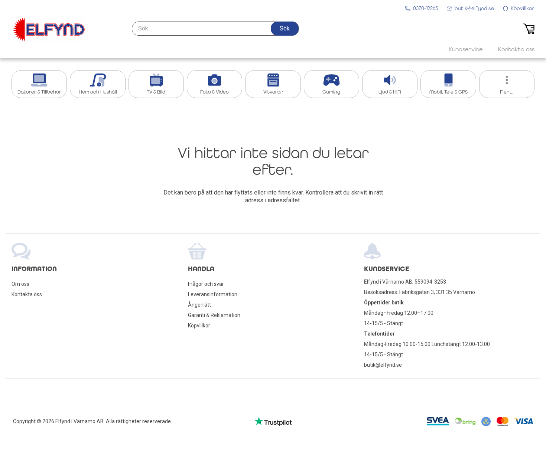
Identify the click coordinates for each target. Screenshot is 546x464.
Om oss (20, 284)
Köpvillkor (199, 326)
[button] (285, 29)
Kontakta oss (27, 294)
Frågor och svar (206, 284)
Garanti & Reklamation (214, 315)
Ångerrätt (199, 305)
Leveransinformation (212, 294)
